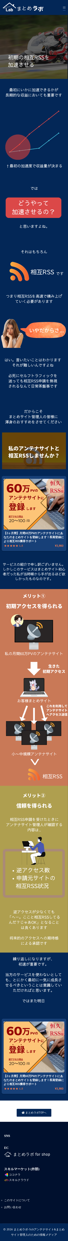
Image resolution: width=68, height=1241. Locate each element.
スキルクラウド (19, 1180)
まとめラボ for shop (31, 1154)
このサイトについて (17, 1200)
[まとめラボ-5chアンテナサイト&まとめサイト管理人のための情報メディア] (27, 7)
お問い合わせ (12, 1207)
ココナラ (15, 1174)
